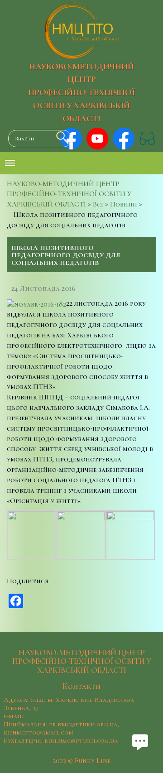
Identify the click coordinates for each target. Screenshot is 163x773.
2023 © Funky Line (81, 760)
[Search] (60, 137)
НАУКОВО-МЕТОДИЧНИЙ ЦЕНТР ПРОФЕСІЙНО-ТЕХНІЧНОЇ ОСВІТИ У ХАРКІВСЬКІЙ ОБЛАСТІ (81, 92)
